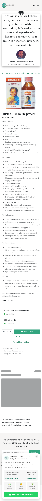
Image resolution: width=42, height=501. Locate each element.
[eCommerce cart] (33, 5)
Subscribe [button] (34, 452)
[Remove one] (4, 332)
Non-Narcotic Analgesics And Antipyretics (22, 73)
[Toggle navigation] (38, 5)
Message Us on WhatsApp (22, 494)
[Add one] (11, 332)
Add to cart (28, 331)
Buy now (22, 336)
